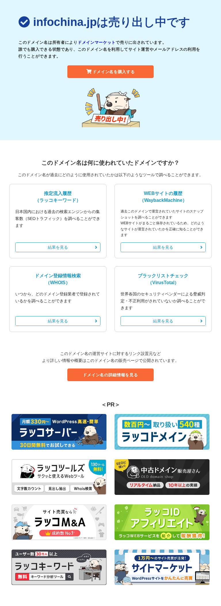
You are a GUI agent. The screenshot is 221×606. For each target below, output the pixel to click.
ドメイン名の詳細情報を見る (110, 375)
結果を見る (58, 247)
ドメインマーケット (97, 42)
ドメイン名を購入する (114, 71)
